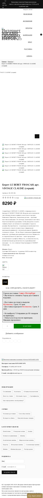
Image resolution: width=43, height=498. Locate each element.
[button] (35, 495)
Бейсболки (6, 431)
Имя (3, 461)
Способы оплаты (24, 414)
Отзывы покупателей (31, 391)
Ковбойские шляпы (9, 440)
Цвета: (5, 262)
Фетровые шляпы (17, 444)
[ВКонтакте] (4, 341)
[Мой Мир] (19, 341)
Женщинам (27, 21)
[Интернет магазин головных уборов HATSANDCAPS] (11, 33)
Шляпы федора (16, 449)
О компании (7, 391)
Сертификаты (34, 396)
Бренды (29, 28)
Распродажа (28, 449)
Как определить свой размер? (20, 288)
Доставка (28, 49)
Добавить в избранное (13, 332)
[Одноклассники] (11, 341)
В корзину (27, 326)
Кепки (30, 431)
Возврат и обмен (8, 418)
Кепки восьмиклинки (10, 436)
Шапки (5, 449)
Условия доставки (9, 414)
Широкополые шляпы (26, 440)
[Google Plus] (15, 341)
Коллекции (27, 35)
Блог (30, 42)
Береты (5, 444)
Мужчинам (28, 14)
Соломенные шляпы (32, 444)
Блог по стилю (8, 396)
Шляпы (22, 436)
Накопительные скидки (25, 418)
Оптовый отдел (21, 396)
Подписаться (9, 472)
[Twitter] (8, 341)
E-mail (4, 467)
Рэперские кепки (19, 431)
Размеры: (6, 276)
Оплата (29, 56)
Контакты (17, 391)
